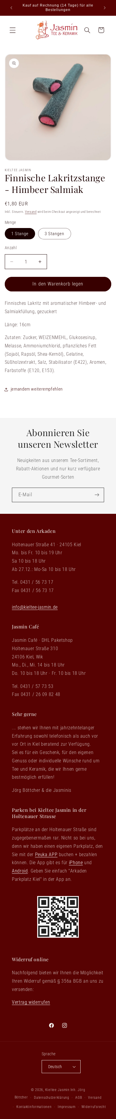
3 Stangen (54, 233)
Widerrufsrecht (93, 1107)
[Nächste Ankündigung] (104, 7)
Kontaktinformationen (34, 1107)
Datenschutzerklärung (51, 1097)
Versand (31, 212)
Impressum (67, 1107)
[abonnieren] (97, 495)
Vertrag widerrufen (31, 1002)
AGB (78, 1097)
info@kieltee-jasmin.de (35, 607)
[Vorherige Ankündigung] (11, 7)
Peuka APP (46, 854)
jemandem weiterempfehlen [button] (37, 389)
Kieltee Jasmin (57, 1090)
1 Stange (20, 233)
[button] (12, 30)
